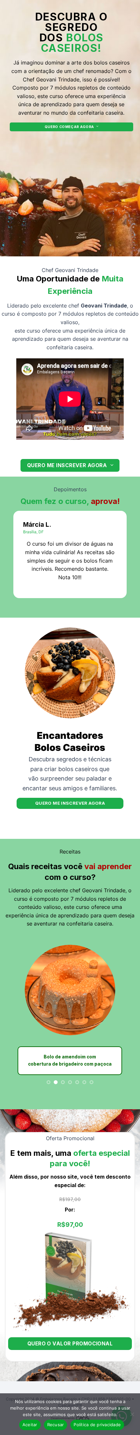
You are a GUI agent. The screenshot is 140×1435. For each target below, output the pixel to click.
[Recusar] (132, 1416)
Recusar (55, 1424)
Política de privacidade (97, 1424)
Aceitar (29, 1424)
